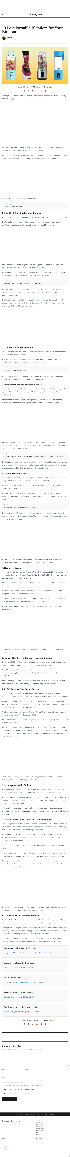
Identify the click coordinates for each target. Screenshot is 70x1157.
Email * (27, 1069)
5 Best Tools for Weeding (13, 207)
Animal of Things (30, 1114)
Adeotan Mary (11, 37)
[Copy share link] (45, 90)
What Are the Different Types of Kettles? (19, 968)
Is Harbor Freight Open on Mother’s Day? (19, 997)
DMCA (3, 1145)
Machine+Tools (6, 23)
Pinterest (38, 1145)
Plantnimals (44, 1114)
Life (37, 1132)
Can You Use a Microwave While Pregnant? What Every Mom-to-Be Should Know (33, 456)
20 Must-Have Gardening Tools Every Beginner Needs (23, 284)
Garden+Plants (40, 1128)
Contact (4, 1143)
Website (4, 1077)
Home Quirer (35, 14)
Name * (4, 1069)
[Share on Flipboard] (41, 90)
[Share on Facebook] (24, 90)
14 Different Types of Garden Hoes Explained (20, 507)
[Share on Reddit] (37, 90)
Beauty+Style (39, 1122)
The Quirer (52, 1114)
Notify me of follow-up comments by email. (21, 1089)
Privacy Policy (5, 1147)
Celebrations (39, 1124)
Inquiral (37, 1114)
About (3, 1141)
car (55, 598)
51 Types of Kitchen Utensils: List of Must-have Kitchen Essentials (28, 953)
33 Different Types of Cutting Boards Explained (21, 1012)
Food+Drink (39, 1126)
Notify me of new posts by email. (17, 1094)
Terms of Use (5, 1149)
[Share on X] (33, 90)
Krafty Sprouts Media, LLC (39, 1155)
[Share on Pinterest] (28, 90)
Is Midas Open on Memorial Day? (15, 371)
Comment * (5, 1053)
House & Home (39, 1130)
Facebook (38, 1141)
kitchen (40, 96)
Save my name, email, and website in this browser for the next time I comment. (23, 1085)
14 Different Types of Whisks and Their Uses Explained (24, 982)
